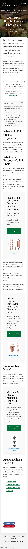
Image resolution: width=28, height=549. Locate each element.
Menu (24, 3)
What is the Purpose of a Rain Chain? (12, 109)
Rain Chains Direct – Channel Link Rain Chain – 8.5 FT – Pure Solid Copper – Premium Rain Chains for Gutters (14, 252)
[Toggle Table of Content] (21, 103)
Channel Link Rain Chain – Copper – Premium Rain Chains (15, 113)
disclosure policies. (14, 95)
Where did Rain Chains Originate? (13, 106)
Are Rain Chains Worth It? (11, 125)
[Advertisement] (14, 508)
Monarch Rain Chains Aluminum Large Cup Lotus (15, 122)
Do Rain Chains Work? (10, 119)
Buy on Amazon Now (14, 231)
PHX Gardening (9, 4)
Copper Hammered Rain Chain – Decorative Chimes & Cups (15, 116)
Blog (5, 29)
